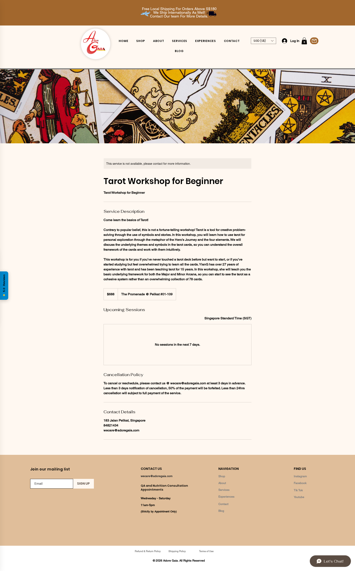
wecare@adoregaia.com (157, 476)
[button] (263, 41)
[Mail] (314, 40)
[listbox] (263, 41)
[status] (227, 318)
